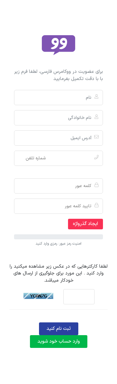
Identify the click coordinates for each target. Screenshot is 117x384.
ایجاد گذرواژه (85, 223)
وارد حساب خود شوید (58, 341)
